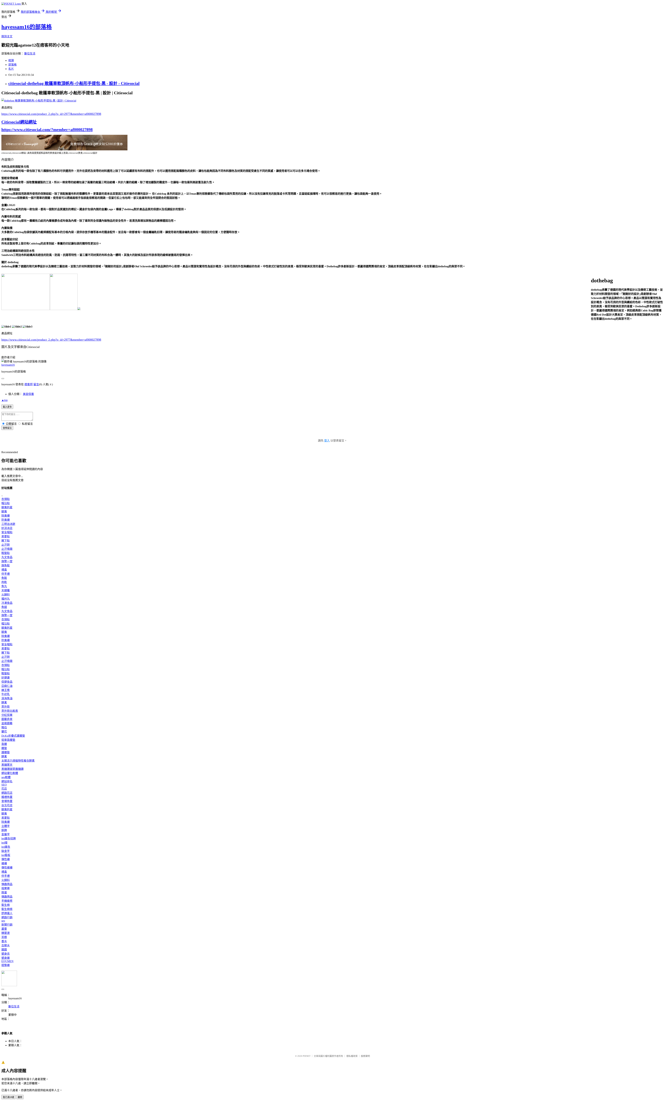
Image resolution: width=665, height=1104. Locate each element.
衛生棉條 (6, 909)
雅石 (4, 727)
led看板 (5, 855)
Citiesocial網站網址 (19, 122)
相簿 (11, 60)
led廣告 (5, 846)
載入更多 (7, 407)
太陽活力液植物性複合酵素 (18, 760)
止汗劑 (5, 544)
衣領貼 (5, 499)
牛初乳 (5, 694)
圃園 (4, 949)
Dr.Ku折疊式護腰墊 (13, 735)
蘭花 (4, 731)
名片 (11, 68)
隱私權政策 (352, 1056)
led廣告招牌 (8, 838)
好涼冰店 (6, 528)
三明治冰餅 (8, 524)
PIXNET (307, 1056)
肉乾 (4, 582)
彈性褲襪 (6, 867)
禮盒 (4, 569)
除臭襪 (5, 515)
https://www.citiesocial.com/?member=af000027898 (47, 129)
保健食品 (6, 681)
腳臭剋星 (6, 507)
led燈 (4, 842)
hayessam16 (8, 364)
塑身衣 (5, 953)
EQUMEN (7, 961)
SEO (4, 784)
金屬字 (5, 834)
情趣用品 (6, 884)
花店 (4, 788)
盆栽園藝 (6, 723)
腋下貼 (5, 540)
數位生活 (29, 53)
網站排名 (6, 781)
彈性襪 (5, 859)
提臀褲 (5, 965)
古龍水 (5, 945)
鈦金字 (5, 850)
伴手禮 (5, 573)
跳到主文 (6, 36)
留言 (36, 384)
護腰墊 (5, 752)
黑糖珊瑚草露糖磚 (12, 768)
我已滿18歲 (8, 1097)
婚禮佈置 (6, 797)
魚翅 (4, 607)
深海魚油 (6, 698)
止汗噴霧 (6, 548)
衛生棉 (5, 904)
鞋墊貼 (5, 553)
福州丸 (5, 598)
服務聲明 (365, 1056)
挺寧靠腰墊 (8, 739)
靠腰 (4, 744)
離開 (20, 1097)
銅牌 (4, 830)
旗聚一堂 (6, 561)
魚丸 (4, 586)
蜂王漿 (5, 690)
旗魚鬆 (5, 565)
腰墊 (4, 748)
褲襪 (4, 863)
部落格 (12, 64)
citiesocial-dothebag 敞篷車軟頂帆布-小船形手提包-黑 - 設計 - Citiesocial (74, 83)
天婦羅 (5, 590)
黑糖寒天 (6, 764)
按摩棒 (5, 888)
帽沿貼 (5, 503)
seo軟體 (6, 777)
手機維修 (6, 900)
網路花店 (6, 792)
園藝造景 (6, 719)
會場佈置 (6, 801)
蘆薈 (4, 928)
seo (3, 920)
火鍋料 (5, 594)
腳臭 (4, 511)
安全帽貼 (6, 532)
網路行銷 (6, 917)
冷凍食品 (6, 602)
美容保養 (28, 394)
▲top (4, 400)
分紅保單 (6, 715)
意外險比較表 (9, 710)
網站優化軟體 (9, 773)
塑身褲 (5, 957)
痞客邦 (28, 384)
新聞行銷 (6, 924)
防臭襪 (5, 519)
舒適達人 (6, 913)
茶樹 (4, 937)
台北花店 (6, 805)
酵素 (4, 702)
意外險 (5, 706)
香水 (4, 941)
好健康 (5, 677)
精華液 (5, 933)
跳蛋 (4, 892)
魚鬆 (4, 577)
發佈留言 (7, 428)
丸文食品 (6, 557)
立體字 (5, 826)
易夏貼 (5, 536)
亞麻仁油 (6, 685)
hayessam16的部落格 (26, 27)
